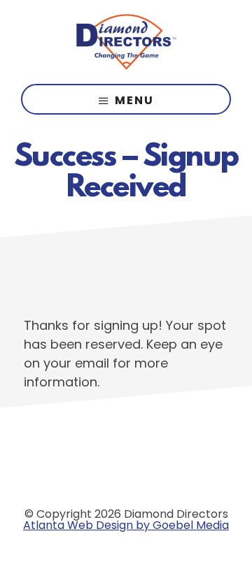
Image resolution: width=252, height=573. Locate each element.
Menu (134, 100)
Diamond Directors (126, 42)
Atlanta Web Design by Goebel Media (126, 525)
